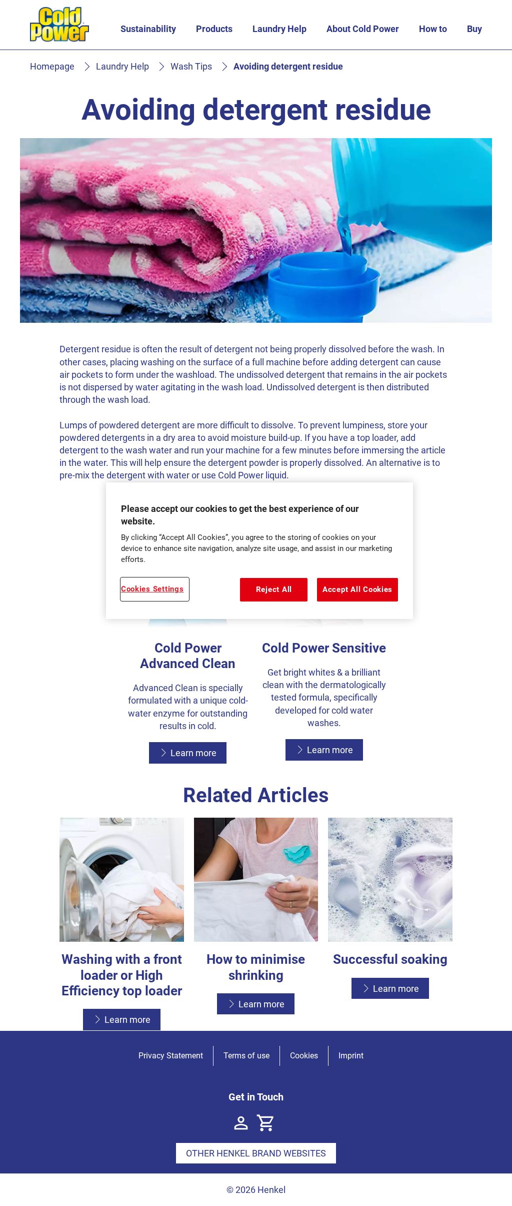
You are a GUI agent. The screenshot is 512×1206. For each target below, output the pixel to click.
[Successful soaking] (390, 924)
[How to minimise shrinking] (256, 924)
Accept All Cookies (357, 589)
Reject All (274, 589)
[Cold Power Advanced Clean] (188, 650)
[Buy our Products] (266, 1123)
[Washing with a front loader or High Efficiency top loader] (122, 924)
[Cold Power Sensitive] (324, 650)
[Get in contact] (241, 1123)
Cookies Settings (152, 588)
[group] (256, 924)
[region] (259, 550)
